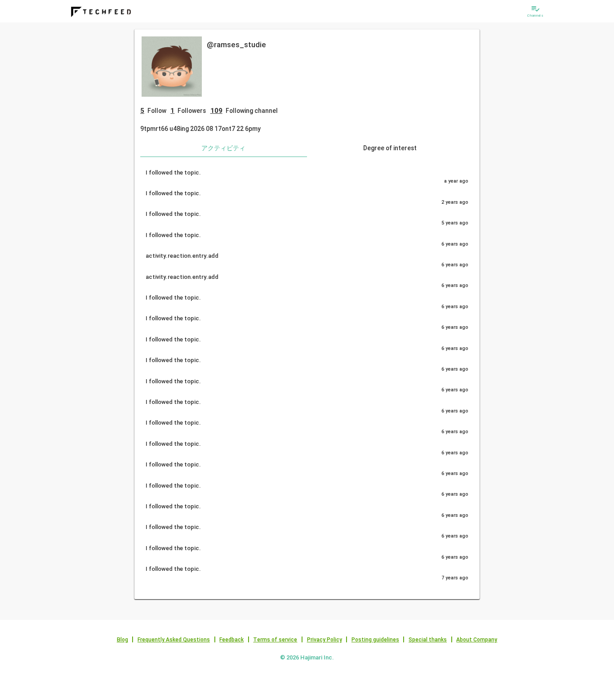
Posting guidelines (375, 640)
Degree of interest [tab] (390, 148)
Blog (122, 640)
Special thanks (428, 640)
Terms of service (275, 640)
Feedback (231, 640)
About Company (476, 640)
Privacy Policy (324, 640)
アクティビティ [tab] (223, 148)
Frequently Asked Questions (174, 640)
